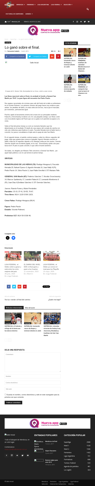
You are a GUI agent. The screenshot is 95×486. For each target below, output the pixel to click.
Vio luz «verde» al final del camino (17, 300)
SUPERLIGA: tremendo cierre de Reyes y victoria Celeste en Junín (32, 328)
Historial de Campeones (14, 14)
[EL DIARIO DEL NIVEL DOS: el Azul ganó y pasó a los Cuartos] (32, 256)
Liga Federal (55, 4)
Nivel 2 (66, 449)
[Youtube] (88, 22)
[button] (87, 9)
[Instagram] (77, 22)
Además (28, 14)
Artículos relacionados (14, 308)
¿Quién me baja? (54, 300)
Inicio (6, 39)
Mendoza (19, 4)
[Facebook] (73, 22)
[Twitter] (85, 22)
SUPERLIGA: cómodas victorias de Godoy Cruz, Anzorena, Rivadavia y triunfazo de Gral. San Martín (52, 330)
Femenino (30, 4)
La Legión (67, 470)
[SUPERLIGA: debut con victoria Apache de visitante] (70, 79)
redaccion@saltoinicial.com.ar (16, 449)
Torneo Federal (70, 463)
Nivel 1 (66, 445)
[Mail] (81, 22)
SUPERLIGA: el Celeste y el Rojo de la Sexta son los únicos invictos (13, 328)
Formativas (68, 459)
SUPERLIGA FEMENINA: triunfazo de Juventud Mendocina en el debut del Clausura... (84, 65)
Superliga (7, 42)
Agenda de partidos (71, 466)
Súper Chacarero (50, 451)
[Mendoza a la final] (39, 445)
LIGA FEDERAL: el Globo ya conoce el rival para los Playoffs (51, 267)
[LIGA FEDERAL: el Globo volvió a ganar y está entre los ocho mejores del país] (13, 256)
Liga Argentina (43, 4)
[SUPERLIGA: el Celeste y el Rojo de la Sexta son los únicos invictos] (13, 318)
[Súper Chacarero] (39, 453)
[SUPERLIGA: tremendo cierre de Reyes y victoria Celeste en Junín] (32, 318)
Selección (67, 4)
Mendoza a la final (51, 441)
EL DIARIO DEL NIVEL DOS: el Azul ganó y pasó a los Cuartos (32, 267)
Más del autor (30, 308)
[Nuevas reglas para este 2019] (39, 462)
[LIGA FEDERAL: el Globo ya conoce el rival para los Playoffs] (51, 256)
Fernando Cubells (13, 51)
